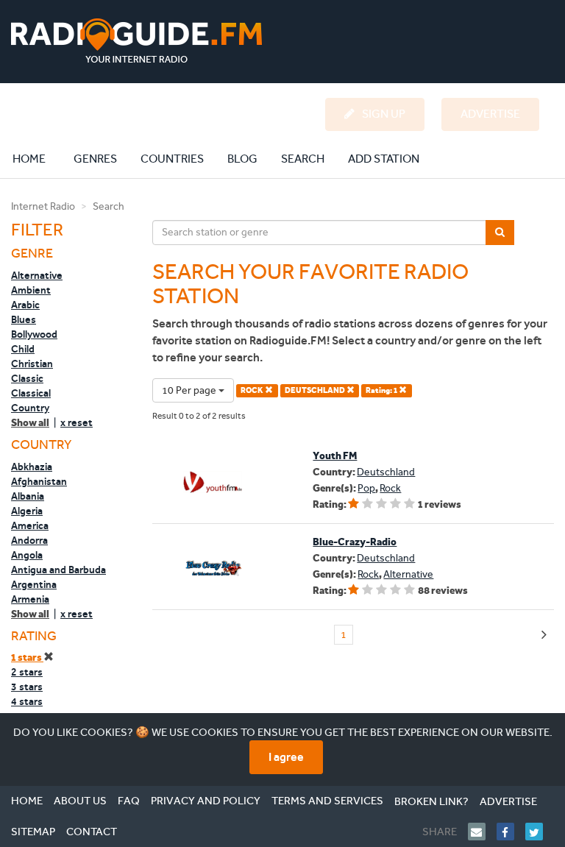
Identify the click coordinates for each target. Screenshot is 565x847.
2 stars (27, 672)
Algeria (27, 511)
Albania (27, 496)
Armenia (30, 599)
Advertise (508, 801)
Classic (27, 378)
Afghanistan (39, 481)
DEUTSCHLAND (316, 390)
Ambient (31, 290)
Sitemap (33, 831)
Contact (91, 831)
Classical (31, 393)
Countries (172, 159)
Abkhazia (31, 466)
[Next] (544, 635)
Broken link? (431, 801)
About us (80, 800)
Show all (30, 423)
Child (23, 349)
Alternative (37, 275)
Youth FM (335, 456)
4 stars (27, 701)
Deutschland (386, 472)
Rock (390, 488)
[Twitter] (539, 831)
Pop (366, 488)
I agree (286, 757)
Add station (383, 159)
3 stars (27, 686)
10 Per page (190, 390)
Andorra (29, 540)
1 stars (27, 657)
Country (30, 408)
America (30, 525)
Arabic (25, 305)
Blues (23, 319)
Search (302, 159)
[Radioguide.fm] (136, 40)
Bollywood (34, 334)
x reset (76, 422)
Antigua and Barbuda (58, 569)
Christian (32, 363)
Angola (27, 555)
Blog (242, 159)
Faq (129, 800)
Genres (95, 159)
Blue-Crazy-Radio (355, 542)
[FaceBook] (511, 831)
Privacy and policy (205, 800)
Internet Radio (43, 206)
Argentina (34, 584)
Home (37, 158)
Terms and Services (327, 800)
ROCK (253, 390)
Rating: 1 (382, 390)
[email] (482, 831)
